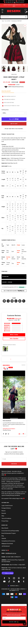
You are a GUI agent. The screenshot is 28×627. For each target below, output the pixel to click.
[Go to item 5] (23, 69)
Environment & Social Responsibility (10, 530)
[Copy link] (23, 301)
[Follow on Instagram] (14, 578)
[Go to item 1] (4, 69)
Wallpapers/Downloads (7, 543)
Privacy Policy (5, 521)
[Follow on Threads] (19, 578)
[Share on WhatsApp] (16, 301)
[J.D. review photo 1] (14, 395)
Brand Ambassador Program (9, 533)
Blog (3, 535)
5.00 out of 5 (18, 318)
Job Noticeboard (6, 546)
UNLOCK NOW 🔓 (14, 621)
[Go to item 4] (18, 69)
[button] (11, 84)
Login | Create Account (7, 505)
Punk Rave (14, 74)
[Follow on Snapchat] (19, 581)
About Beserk (5, 528)
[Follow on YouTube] (4, 581)
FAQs (3, 515)
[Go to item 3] (14, 69)
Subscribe (14, 463)
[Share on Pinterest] (12, 301)
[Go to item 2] (9, 69)
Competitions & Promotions (8, 541)
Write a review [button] (14, 334)
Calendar (4, 538)
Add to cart (14, 123)
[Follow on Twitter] (9, 578)
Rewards (4, 513)
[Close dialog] (25, 607)
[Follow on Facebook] (4, 578)
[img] (6, 365)
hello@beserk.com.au (11, 553)
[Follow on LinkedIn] (14, 581)
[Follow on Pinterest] (23, 578)
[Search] (26, 16)
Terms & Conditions (6, 518)
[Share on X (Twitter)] (8, 301)
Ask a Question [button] (14, 338)
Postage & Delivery (6, 508)
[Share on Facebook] (4, 301)
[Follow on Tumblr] (23, 581)
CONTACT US (5, 550)
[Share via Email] (19, 301)
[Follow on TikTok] (9, 581)
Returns (3, 510)
